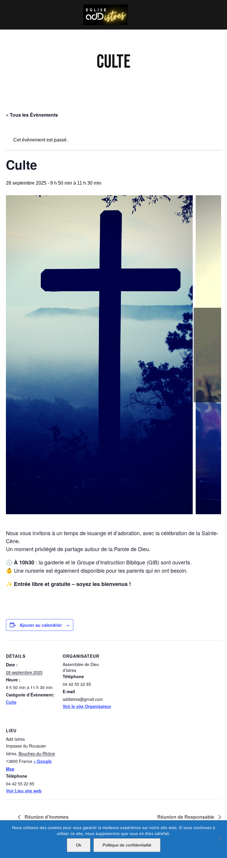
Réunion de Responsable (186, 816)
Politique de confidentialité (127, 845)
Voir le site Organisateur (87, 706)
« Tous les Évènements (32, 114)
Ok (78, 845)
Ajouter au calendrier (41, 625)
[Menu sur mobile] (139, 15)
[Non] (220, 839)
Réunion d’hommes (46, 816)
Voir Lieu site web (24, 791)
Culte (11, 702)
